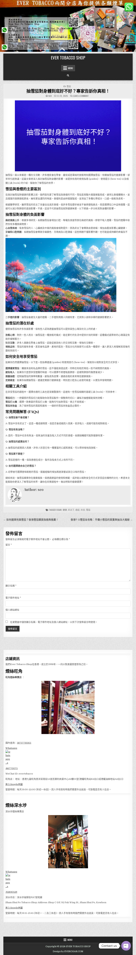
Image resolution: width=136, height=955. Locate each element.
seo (50, 96)
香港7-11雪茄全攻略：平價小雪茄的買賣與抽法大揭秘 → (102, 519)
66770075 (12, 768)
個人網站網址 (12, 609)
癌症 (77, 509)
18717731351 (24, 742)
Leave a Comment (81, 96)
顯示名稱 (10, 585)
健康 (65, 509)
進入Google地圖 (14, 784)
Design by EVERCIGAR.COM (68, 951)
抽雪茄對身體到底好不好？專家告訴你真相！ (68, 91)
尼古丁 (71, 509)
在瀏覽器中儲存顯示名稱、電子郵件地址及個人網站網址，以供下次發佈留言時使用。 (54, 622)
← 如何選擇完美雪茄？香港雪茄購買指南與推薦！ (30, 519)
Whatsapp (11, 748)
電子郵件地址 (13, 597)
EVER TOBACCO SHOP (68, 57)
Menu (70, 68)
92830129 (11, 892)
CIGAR (59, 509)
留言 (8, 544)
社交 (83, 509)
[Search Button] (68, 75)
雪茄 (69, 86)
